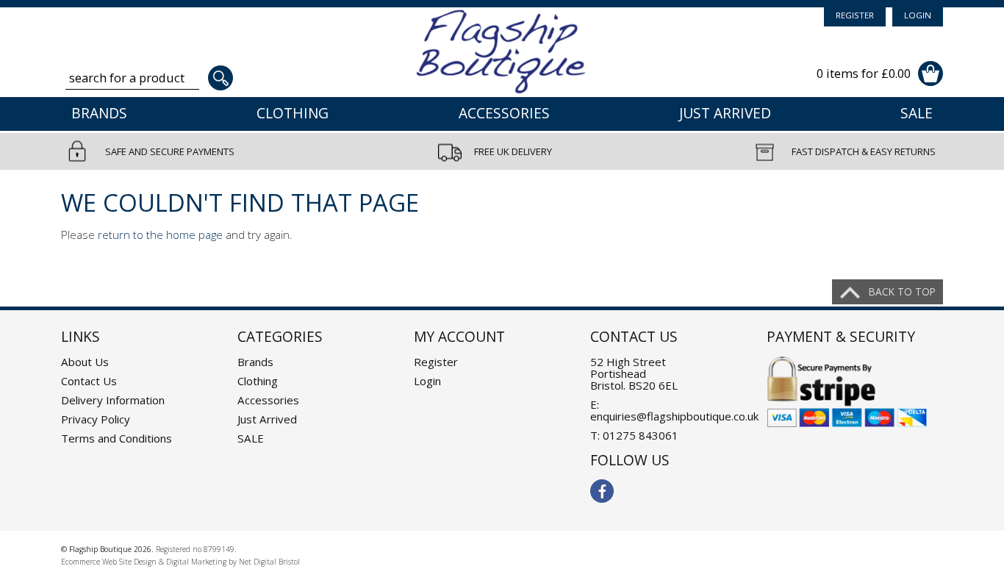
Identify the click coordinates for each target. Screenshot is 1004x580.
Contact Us (89, 380)
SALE (916, 113)
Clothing (293, 113)
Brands (99, 113)
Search (220, 77)
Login (917, 15)
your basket (930, 73)
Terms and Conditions (116, 438)
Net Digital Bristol (269, 561)
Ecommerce (80, 561)
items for (864, 73)
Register (855, 15)
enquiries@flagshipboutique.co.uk (674, 416)
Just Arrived (725, 113)
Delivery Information (113, 400)
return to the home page (160, 234)
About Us (85, 361)
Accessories (504, 113)
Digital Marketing (196, 561)
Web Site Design (129, 561)
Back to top (902, 291)
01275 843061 (640, 435)
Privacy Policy (95, 419)
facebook (602, 491)
